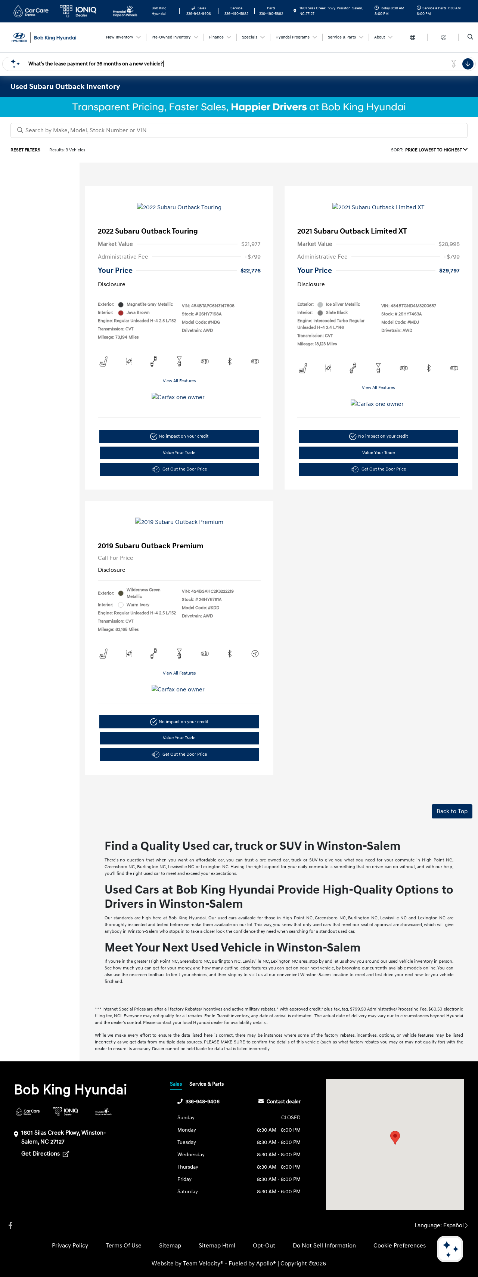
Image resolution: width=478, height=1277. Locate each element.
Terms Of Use (124, 1245)
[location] (295, 11)
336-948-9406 (203, 1101)
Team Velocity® (203, 1263)
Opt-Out (264, 1245)
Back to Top (452, 811)
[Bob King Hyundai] (44, 37)
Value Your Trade (179, 453)
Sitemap (170, 1245)
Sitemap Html (217, 1245)
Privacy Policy (70, 1245)
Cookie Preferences (399, 1245)
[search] (470, 37)
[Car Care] (28, 1111)
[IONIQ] (66, 1111)
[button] (395, 1138)
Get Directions (41, 1153)
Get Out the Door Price (184, 469)
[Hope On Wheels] (103, 1111)
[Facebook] (10, 1225)
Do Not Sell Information (324, 1245)
